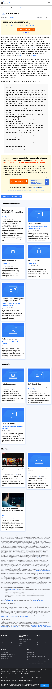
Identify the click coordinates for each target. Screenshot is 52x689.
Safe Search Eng (34, 384)
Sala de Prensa (4, 652)
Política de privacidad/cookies (12, 616)
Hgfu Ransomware (9, 384)
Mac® (40, 187)
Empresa (3, 649)
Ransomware (14, 7)
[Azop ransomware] (39, 251)
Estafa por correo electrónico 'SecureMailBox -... (12, 212)
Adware (38, 226)
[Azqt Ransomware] (13, 252)
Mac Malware (32, 226)
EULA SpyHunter (31, 652)
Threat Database (5, 7)
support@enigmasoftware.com (8, 600)
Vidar (20, 55)
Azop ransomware (35, 260)
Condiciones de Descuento (15, 626)
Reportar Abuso (4, 658)
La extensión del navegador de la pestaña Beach (12, 299)
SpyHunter (3, 638)
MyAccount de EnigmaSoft (38, 600)
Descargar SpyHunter (17, 181)
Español (46, 2)
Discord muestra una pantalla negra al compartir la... (12, 511)
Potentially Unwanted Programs (11, 303)
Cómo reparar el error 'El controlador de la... (37, 470)
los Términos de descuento (7, 571)
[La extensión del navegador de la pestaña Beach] (13, 290)
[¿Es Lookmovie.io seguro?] (13, 460)
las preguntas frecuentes (37, 557)
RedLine (33, 55)
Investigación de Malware (23, 636)
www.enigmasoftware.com (14, 589)
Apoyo (38, 635)
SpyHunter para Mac (40, 640)
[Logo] (5, 2)
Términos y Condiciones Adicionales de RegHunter (29, 671)
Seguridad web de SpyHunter (42, 642)
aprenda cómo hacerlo (24, 627)
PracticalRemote (8, 424)
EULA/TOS (34, 570)
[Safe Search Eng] (39, 375)
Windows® (35, 187)
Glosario (20, 645)
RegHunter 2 (4, 640)
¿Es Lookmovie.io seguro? (12, 469)
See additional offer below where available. (12, 25)
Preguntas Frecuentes (36, 626)
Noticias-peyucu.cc (9, 339)
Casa (2, 669)
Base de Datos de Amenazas (25, 639)
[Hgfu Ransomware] (13, 375)
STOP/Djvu (32, 47)
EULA (23, 25)
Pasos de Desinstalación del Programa (13, 669)
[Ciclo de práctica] (39, 215)
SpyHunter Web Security (6, 642)
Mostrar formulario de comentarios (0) (12, 196)
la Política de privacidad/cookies (43, 570)
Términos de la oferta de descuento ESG (36, 663)
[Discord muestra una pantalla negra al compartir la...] (13, 500)
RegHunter (38, 644)
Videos (20, 643)
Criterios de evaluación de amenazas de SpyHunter (33, 669)
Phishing (4, 217)
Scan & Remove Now (24, 29)
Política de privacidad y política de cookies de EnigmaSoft (37, 657)
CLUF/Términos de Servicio (36, 625)
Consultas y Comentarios (6, 656)
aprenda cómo (29, 571)
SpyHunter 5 (38, 638)
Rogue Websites (7, 341)
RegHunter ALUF (31, 654)
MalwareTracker (22, 641)
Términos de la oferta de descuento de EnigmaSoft (38, 661)
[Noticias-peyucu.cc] (13, 330)
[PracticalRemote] (13, 415)
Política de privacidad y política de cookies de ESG (38, 659)
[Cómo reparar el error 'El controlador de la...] (39, 460)
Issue (3, 471)
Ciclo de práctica (34, 224)
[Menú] (49, 2)
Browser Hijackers (7, 305)
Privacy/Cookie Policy (31, 25)
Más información (19, 686)
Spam (9, 217)
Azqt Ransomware (9, 261)
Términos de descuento (23, 616)
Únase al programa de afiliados (8, 654)
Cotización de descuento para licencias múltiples (36, 182)
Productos (4, 635)
